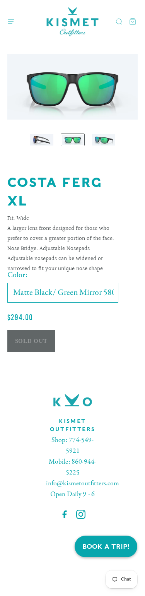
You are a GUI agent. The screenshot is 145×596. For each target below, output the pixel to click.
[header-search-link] (119, 22)
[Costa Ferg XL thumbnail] (41, 140)
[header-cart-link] (133, 22)
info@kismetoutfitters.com (82, 483)
